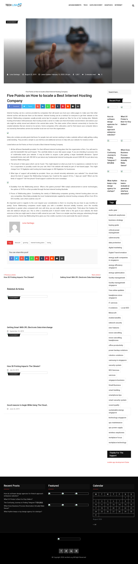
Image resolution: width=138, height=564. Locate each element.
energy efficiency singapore (115, 266)
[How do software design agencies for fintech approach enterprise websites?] (112, 110)
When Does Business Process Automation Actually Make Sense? (125, 158)
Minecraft (112, 313)
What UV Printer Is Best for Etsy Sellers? (18, 499)
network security (115, 323)
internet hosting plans (37, 242)
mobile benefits (115, 318)
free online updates (116, 290)
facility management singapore (117, 284)
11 (102, 505)
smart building (114, 390)
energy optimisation (117, 273)
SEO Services (114, 370)
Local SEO (125, 308)
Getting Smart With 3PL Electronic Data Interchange (80, 277)
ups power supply (116, 428)
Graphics (108, 5)
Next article (96, 275)
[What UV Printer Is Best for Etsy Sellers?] (126, 110)
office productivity (116, 345)
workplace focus (115, 438)
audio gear (113, 210)
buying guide (114, 225)
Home (10, 92)
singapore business (116, 380)
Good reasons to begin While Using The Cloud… (27, 405)
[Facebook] (11, 258)
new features (114, 328)
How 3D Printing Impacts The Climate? (19, 277)
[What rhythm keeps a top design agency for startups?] (112, 174)
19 (108, 508)
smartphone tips (115, 395)
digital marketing (115, 248)
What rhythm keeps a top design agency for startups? (112, 186)
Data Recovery (96, 5)
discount (17, 242)
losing (49, 242)
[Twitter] (16, 258)
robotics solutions (116, 355)
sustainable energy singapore (116, 411)
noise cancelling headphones (115, 339)
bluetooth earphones (117, 215)
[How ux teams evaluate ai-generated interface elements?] (126, 174)
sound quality (114, 405)
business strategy (116, 220)
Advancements (75, 5)
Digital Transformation (118, 253)
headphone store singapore (115, 296)
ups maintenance (115, 423)
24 (96, 512)
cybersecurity (114, 238)
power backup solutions (118, 350)
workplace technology (117, 443)
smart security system (117, 400)
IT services (113, 303)
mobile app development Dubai (118, 462)
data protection (115, 243)
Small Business (115, 385)
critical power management (114, 231)
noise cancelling (115, 333)
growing (25, 242)
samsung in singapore (117, 360)
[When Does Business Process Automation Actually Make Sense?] (126, 143)
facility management (117, 278)
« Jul (94, 524)
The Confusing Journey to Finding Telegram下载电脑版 (23, 503)
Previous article (10, 275)
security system (115, 365)
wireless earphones (116, 433)
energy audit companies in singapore (118, 259)
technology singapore (117, 418)
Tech (85, 5)
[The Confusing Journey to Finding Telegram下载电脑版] (112, 143)
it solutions (113, 308)
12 (108, 505)
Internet (118, 5)
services (112, 375)
